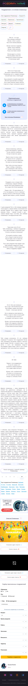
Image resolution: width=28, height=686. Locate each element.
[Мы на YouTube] (5, 675)
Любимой (20, 482)
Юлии (12, 493)
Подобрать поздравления (14, 657)
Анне (17, 487)
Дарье (2, 489)
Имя (3, 601)
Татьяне (8, 493)
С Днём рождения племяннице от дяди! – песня (15, 111)
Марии (2, 491)
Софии (3, 493)
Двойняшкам (4, 487)
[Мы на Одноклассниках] (17, 675)
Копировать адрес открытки (13, 544)
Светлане (23, 491)
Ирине (18, 489)
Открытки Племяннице (12, 518)
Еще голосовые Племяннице (12, 117)
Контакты (23, 680)
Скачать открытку (13, 549)
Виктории (22, 487)
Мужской (4, 596)
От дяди (8, 484)
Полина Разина (12, 664)
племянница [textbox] (4, 604)
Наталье (13, 491)
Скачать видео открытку (13, 577)
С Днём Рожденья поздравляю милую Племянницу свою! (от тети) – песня (16, 105)
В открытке (21, 63)
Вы (7, 591)
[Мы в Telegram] (23, 675)
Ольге (18, 491)
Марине (8, 491)
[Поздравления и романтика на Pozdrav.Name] (14, 3)
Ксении (23, 489)
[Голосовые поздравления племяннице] (10, 27)
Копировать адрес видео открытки (13, 572)
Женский (12, 596)
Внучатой (20, 484)
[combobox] (14, 604)
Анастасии (11, 487)
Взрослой (14, 484)
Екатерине (8, 489)
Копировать (8, 63)
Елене (14, 489)
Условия (4, 680)
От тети (3, 484)
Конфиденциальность (13, 680)
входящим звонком (7, 510)
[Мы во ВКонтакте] (11, 675)
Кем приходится (12, 601)
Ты (3, 591)
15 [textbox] (2, 615)
